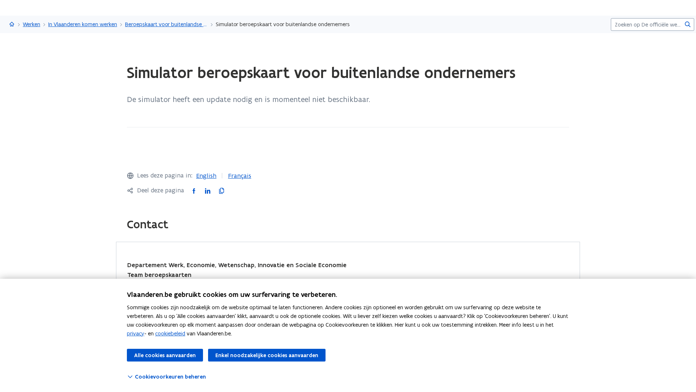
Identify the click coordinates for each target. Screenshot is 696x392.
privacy (135, 333)
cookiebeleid (170, 333)
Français (239, 176)
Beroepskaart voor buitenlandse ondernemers (166, 24)
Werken (31, 24)
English (206, 176)
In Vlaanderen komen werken (82, 24)
